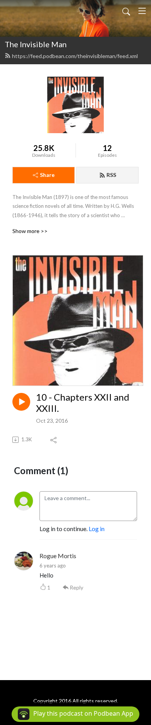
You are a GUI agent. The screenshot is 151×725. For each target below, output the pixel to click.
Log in (97, 528)
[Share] (54, 439)
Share (47, 174)
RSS (111, 174)
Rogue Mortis (57, 555)
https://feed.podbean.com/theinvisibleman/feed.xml (75, 56)
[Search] (126, 11)
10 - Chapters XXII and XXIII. (82, 403)
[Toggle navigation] (142, 10)
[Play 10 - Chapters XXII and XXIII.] (21, 402)
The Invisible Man (36, 44)
